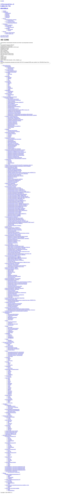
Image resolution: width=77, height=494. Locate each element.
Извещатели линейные (12, 241)
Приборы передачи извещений (14, 110)
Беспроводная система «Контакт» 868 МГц (16, 254)
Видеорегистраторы (9, 69)
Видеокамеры (8, 66)
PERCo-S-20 (10, 345)
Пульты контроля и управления (14, 100)
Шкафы (4, 473)
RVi (8, 75)
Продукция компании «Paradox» (12, 268)
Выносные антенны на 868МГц (14, 215)
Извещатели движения (12, 275)
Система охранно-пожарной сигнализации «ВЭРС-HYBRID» (18, 166)
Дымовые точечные (12, 133)
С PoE (9, 417)
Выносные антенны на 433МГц (14, 214)
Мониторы (7, 76)
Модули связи (10, 270)
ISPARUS (10, 393)
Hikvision (9, 77)
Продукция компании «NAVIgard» (12, 263)
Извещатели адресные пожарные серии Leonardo (18, 236)
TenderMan (7, 28)
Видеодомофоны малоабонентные (12, 409)
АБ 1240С (2, 35)
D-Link (9, 426)
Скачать (9, 30)
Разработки (5, 23)
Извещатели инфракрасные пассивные (16, 150)
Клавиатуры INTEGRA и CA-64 (14, 171)
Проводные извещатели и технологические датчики (18, 233)
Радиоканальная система (13, 104)
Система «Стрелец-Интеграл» (11, 116)
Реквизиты (7, 16)
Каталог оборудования (10, 32)
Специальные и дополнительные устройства (17, 158)
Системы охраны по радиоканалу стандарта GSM (18, 221)
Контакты (7, 14)
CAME (9, 370)
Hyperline (9, 475)
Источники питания (7, 435)
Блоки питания (11, 127)
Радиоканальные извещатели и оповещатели (17, 292)
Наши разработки (9, 25)
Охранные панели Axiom (13, 291)
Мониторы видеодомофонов (13, 410)
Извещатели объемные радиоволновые (16, 154)
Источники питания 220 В (10, 452)
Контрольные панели (12, 280)
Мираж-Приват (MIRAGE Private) (15, 259)
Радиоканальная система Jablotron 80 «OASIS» (17, 206)
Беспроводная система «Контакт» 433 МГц (16, 248)
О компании (5, 12)
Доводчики (7, 377)
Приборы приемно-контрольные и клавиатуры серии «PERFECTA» (22, 172)
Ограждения (7, 366)
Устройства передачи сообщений (14, 174)
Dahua (9, 89)
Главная (4, 10)
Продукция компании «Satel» (11, 167)
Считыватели (8, 375)
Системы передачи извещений (11, 216)
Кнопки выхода (8, 395)
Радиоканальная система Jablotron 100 (15, 207)
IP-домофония (8, 405)
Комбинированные (12, 141)
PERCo (9, 358)
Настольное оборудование (13, 314)
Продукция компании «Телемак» (14, 225)
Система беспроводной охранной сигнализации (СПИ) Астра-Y (21, 222)
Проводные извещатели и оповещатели (16, 294)
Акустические (11, 140)
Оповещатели (8, 159)
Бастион (9, 424)
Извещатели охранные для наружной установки (15, 149)
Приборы (7, 129)
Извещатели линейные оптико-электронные (17, 152)
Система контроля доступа (13, 108)
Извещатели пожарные (10, 132)
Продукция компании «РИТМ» (11, 244)
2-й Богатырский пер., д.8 (7, 4)
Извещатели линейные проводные (15, 157)
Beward (9, 87)
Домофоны (5, 403)
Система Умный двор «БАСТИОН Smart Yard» (14, 297)
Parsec (9, 344)
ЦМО (9, 476)
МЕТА (6, 320)
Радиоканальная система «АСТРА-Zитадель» (17, 190)
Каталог (4, 31)
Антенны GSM (11, 224)
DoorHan (9, 371)
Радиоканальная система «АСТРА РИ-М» (16, 189)
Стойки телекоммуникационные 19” (12, 479)
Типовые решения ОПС (10, 302)
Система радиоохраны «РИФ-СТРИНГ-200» (17, 195)
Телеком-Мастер (11, 482)
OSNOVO (10, 423)
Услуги (4, 18)
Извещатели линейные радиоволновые (16, 153)
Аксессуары (10, 243)
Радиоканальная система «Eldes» (14, 212)
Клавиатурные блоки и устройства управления (17, 282)
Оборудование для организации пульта (16, 246)
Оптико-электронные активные (14, 148)
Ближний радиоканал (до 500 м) (14, 187)
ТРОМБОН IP (10, 337)
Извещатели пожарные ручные (14, 240)
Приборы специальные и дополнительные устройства (16, 310)
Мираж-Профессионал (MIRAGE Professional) (17, 257)
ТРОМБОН (7, 333)
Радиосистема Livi (11, 261)
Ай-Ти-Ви (10, 74)
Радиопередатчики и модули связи (15, 286)
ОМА (9, 359)
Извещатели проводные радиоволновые (16, 155)
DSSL (9, 73)
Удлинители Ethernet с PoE (10, 433)
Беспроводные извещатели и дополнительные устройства (19, 281)
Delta (9, 463)
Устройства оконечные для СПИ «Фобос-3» (17, 220)
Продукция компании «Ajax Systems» (13, 278)
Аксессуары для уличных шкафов (12, 488)
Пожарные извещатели (12, 121)
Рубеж (9, 441)
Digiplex (9, 274)
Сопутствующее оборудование (14, 252)
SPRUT (9, 389)
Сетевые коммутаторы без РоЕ (11, 430)
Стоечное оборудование (13, 315)
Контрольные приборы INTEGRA (15, 170)
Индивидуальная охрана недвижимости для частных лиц (19, 253)
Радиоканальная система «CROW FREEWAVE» (17, 210)
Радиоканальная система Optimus (14, 211)
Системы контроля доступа (8, 342)
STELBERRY (10, 91)
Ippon (9, 455)
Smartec (9, 372)
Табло (9, 163)
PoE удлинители (8, 420)
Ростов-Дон (10, 360)
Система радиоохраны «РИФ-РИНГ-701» (16, 198)
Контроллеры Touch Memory (13, 348)
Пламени (9, 135)
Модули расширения (12, 230)
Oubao (9, 382)
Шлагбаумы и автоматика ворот (11, 369)
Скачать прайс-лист (9, 33)
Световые (10, 161)
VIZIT (9, 386)
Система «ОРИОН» (9, 97)
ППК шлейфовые (11, 103)
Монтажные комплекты (12, 239)
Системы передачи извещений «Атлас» (16, 219)
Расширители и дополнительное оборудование (17, 283)
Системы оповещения (7, 312)
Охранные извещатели (12, 122)
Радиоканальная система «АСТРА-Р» (15, 188)
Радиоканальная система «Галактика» (15, 199)
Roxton (6, 326)
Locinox (9, 388)
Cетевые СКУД (8, 343)
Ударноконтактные (11, 146)
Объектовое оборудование (13, 264)
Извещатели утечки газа (13, 184)
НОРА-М (9, 394)
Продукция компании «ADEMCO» (12, 227)
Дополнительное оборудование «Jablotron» (16, 208)
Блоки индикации (11, 101)
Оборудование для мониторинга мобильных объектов (19, 247)
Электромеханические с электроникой (16, 353)
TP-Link (9, 429)
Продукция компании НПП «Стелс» (12, 255)
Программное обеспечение (10, 72)
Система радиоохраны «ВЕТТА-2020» (15, 201)
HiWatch (9, 78)
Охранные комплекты (12, 293)
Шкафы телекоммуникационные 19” (12, 474)
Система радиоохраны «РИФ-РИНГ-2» (16, 193)
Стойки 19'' (10, 316)
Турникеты (7, 357)
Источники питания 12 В (10, 436)
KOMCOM (10, 92)
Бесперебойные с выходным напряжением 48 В (15, 468)
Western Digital (11, 94)
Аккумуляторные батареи (10, 462)
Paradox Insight (11, 269)
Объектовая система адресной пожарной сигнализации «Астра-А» (19, 164)
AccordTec (10, 392)
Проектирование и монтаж (10, 19)
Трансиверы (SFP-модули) (10, 434)
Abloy (9, 379)
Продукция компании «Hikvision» (12, 289)
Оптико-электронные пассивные (14, 139)
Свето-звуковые (11, 162)
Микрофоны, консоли (12, 317)
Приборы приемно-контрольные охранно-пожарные (18, 308)
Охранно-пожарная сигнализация (10, 96)
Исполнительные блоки (13, 123)
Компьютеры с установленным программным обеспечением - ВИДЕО (22, 115)
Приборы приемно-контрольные (14, 169)
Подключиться (11, 27)
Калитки (7, 361)
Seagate (9, 95)
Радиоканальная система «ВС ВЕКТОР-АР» (17, 200)
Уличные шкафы (8, 481)
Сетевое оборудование (7, 415)
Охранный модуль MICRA (13, 181)
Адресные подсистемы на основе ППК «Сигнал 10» (18, 109)
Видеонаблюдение (6, 65)
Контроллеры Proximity (12, 347)
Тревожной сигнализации (13, 143)
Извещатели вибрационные (13, 156)
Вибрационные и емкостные (13, 144)
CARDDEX (10, 374)
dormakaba (10, 383)
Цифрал (9, 414)
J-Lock (9, 385)
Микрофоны (7, 90)
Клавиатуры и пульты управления (15, 229)
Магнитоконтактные (12, 142)
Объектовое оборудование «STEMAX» (16, 260)
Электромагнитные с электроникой (15, 355)
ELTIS (9, 396)
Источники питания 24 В (10, 442)
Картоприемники (8, 399)
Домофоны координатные (10, 412)
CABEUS (10, 478)
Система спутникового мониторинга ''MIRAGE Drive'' (19, 262)
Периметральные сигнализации (14, 304)
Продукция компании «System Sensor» (13, 235)
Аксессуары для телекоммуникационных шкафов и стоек (17, 485)
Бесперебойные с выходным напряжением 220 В (15, 469)
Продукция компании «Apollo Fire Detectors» (14, 288)
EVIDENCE (10, 88)
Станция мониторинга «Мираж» (14, 256)
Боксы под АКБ (8, 456)
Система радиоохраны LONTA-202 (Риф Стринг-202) (19, 197)
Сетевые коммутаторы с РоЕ (11, 432)
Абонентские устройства (13, 407)
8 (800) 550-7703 (5, 6)
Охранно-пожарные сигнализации (15, 303)
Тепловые (10, 134)
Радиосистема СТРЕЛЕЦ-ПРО (14, 118)
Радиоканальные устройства (13, 232)
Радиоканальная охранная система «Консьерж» (17, 194)
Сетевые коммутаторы (9, 416)
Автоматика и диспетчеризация (14, 112)
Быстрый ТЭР (8, 26)
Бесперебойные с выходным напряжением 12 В (15, 466)
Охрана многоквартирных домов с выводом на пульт (19, 251)
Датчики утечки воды (12, 185)
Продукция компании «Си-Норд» (12, 279)
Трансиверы (7, 425)
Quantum (9, 384)
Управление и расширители (13, 295)
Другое (9, 128)
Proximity (9, 376)
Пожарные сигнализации (13, 305)
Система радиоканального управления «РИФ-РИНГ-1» (19, 192)
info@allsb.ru (4, 8)
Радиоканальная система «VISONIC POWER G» (18, 204)
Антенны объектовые (12, 285)
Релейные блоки (11, 107)
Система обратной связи (13, 323)
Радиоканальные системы (10, 186)
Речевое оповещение (12, 105)
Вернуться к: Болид (4, 36)
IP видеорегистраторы (12, 70)
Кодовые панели (11, 349)
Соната (6, 339)
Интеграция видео (11, 277)
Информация (8, 13)
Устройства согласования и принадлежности (17, 265)
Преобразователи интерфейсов (14, 106)
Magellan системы (11, 272)
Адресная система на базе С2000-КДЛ (15, 102)
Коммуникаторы (11, 124)
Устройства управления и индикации (15, 119)
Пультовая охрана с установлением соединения (17, 249)
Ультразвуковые (11, 147)
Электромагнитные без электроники (15, 354)
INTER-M (7, 313)
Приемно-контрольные (12, 130)
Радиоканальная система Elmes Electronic (16, 209)
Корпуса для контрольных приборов (15, 179)
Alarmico (9, 387)
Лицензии (7, 17)
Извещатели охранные (10, 137)
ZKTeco (9, 373)
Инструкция (10, 29)
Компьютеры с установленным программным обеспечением (20, 114)
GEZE (9, 380)
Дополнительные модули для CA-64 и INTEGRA (18, 173)
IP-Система (10, 327)
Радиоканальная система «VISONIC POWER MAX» (18, 203)
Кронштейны (8, 81)
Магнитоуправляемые (12, 145)
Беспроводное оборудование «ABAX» (15, 175)
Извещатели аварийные (12, 168)
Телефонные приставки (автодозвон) (15, 217)
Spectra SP (10, 273)
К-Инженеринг (11, 440)
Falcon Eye (10, 390)
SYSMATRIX (10, 477)
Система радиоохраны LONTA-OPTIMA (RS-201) (18, 196)
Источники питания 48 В (10, 449)
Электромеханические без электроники (16, 352)
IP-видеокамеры (11, 67)
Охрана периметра (11, 290)
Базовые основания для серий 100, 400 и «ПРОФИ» (18, 238)
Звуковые (10, 160)
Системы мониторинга (12, 306)
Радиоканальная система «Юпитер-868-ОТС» (17, 213)
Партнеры (7, 15)
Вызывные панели (11, 406)
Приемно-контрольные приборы (14, 120)
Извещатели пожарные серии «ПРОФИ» (16, 237)
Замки (6, 350)
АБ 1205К (7, 35)
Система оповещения (12, 321)
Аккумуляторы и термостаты (11, 470)
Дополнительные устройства (14, 131)
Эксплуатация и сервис (10, 21)
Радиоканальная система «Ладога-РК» (15, 202)
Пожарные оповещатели (13, 242)
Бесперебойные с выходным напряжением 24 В (15, 467)
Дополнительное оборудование (14, 113)
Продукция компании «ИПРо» (11, 267)
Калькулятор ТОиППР (12, 22)
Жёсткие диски (8, 93)
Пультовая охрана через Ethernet (14, 250)
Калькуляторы (11, 20)
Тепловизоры (10, 68)
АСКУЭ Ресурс (8, 226)
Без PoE (9, 419)
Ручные (9, 136)
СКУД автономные (9, 346)
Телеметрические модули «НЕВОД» (15, 223)
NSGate (9, 427)
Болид (1, 61)
